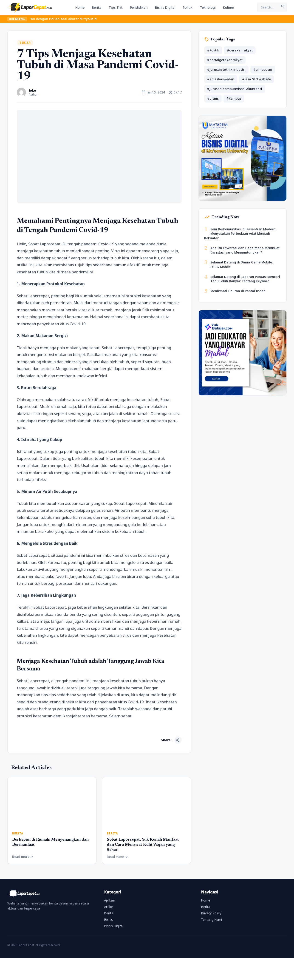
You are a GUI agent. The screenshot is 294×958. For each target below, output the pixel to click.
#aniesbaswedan (220, 79)
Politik (187, 7)
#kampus (233, 98)
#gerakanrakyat (240, 50)
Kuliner (228, 7)
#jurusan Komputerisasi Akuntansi (234, 89)
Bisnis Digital (165, 7)
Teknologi (208, 7)
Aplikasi (109, 900)
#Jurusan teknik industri (226, 69)
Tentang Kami (211, 919)
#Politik (213, 50)
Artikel (108, 906)
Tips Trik (116, 7)
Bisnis (108, 919)
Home (80, 7)
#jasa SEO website (256, 79)
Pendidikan (139, 7)
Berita (96, 7)
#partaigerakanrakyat (225, 60)
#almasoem (262, 69)
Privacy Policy (211, 913)
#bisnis (213, 98)
